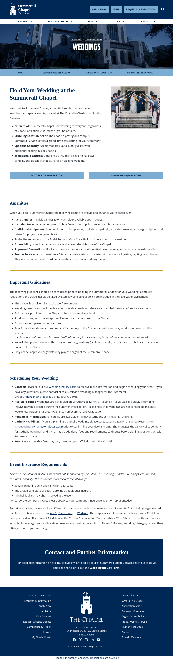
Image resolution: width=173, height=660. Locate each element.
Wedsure (82, 513)
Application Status (132, 606)
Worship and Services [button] (55, 72)
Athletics (46, 611)
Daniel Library (130, 595)
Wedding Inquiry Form (63, 387)
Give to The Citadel (132, 600)
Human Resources (132, 626)
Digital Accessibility (133, 616)
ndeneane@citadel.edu (39, 397)
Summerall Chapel (25, 8)
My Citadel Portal (41, 637)
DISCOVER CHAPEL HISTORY (47, 175)
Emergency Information (37, 600)
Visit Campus (43, 616)
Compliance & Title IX (39, 626)
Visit (116, 9)
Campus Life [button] (146, 21)
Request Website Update (37, 621)
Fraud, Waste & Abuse (134, 621)
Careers (126, 632)
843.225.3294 (86, 634)
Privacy (47, 632)
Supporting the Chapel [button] (140, 72)
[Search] (162, 9)
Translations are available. (105, 657)
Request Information (140, 9)
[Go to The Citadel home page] (13, 9)
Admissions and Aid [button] (58, 21)
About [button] (91, 21)
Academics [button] (23, 21)
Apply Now (99, 9)
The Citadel (81, 646)
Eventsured (65, 513)
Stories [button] (117, 21)
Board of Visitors (131, 637)
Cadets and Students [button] (97, 72)
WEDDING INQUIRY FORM (126, 175)
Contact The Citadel (40, 595)
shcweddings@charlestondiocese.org (38, 426)
